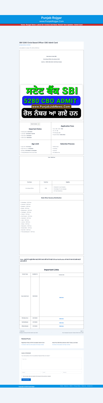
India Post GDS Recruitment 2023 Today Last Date (65, 342)
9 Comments (54, 344)
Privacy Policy (77, 386)
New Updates (33, 344)
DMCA (71, 386)
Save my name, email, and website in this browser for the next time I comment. (37, 376)
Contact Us (89, 386)
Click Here (61, 297)
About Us (66, 386)
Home (61, 386)
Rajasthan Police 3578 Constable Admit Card (32, 342)
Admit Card (29, 344)
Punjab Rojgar (51, 18)
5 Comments (23, 344)
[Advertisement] (32, 7)
